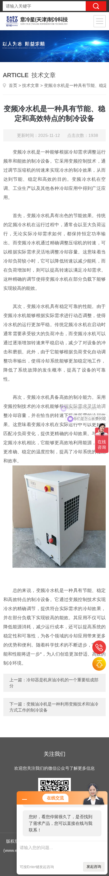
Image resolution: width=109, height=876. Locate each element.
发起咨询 (94, 866)
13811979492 (99, 647)
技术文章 (30, 85)
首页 (13, 85)
